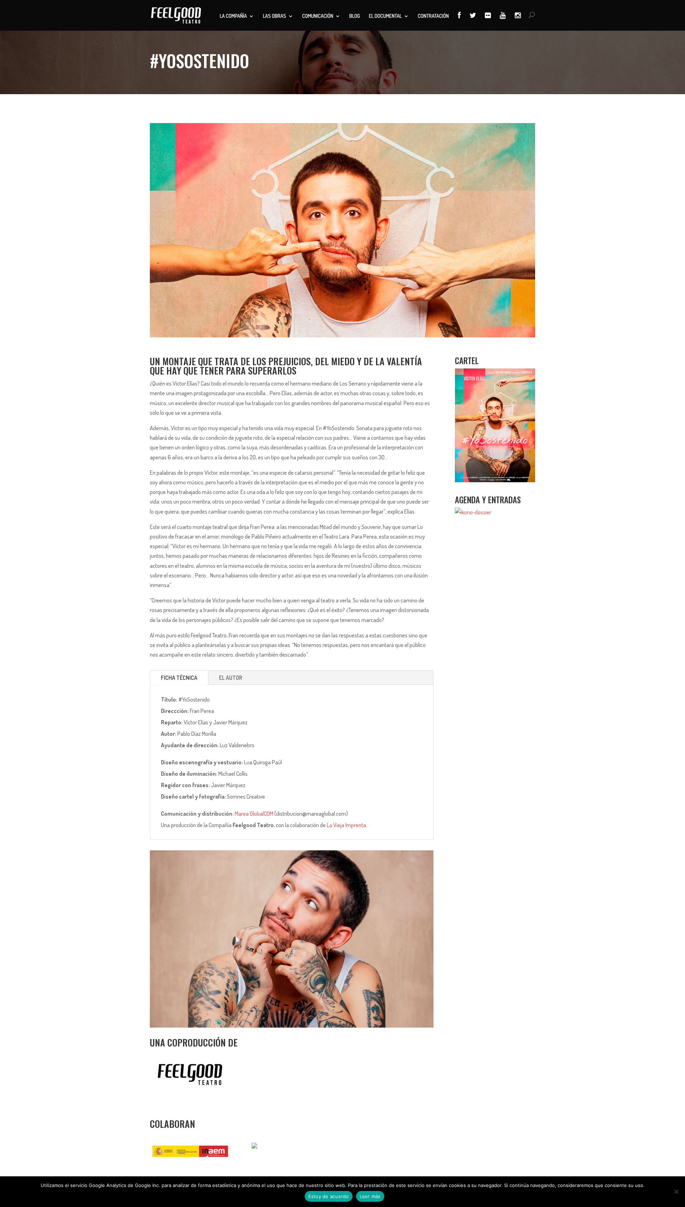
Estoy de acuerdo (328, 1196)
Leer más (370, 1196)
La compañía (233, 16)
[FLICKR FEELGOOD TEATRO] (488, 21)
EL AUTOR (230, 677)
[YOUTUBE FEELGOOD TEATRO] (503, 21)
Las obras (274, 16)
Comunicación (317, 16)
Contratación (433, 16)
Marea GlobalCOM (254, 813)
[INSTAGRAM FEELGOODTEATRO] (518, 21)
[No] (676, 1191)
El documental (385, 16)
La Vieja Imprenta (346, 825)
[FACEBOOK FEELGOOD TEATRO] (459, 21)
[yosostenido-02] (291, 1025)
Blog (354, 16)
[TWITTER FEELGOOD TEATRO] (473, 21)
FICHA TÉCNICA (179, 677)
